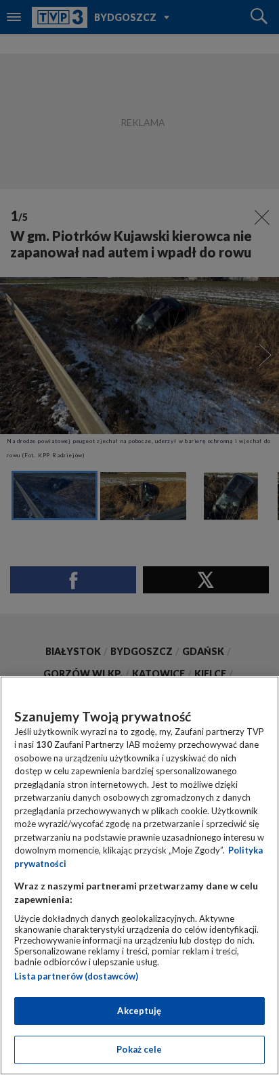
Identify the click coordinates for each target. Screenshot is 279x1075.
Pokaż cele (139, 1049)
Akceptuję (139, 1010)
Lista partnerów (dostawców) (76, 976)
